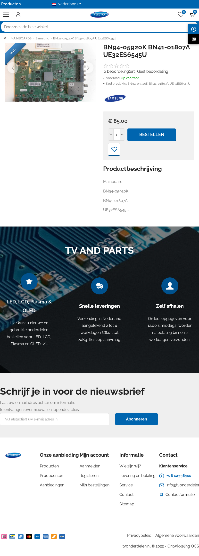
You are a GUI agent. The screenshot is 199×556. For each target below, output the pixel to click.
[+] (122, 134)
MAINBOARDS (21, 38)
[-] (111, 134)
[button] (12, 67)
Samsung (42, 38)
